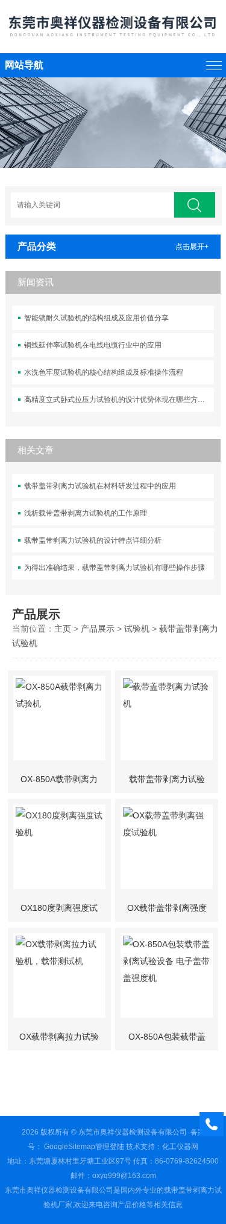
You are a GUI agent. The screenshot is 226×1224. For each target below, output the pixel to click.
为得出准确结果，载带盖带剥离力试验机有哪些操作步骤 (114, 567)
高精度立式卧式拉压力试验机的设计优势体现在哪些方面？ (118, 399)
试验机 (136, 628)
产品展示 (98, 628)
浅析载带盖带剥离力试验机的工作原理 (85, 513)
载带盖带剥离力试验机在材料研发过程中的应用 (100, 486)
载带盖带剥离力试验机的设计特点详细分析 (93, 540)
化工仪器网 (180, 1146)
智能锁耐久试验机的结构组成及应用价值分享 (96, 318)
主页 (62, 628)
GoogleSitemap (69, 1146)
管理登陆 (109, 1146)
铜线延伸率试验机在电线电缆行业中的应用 (93, 345)
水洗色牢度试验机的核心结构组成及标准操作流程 (103, 372)
